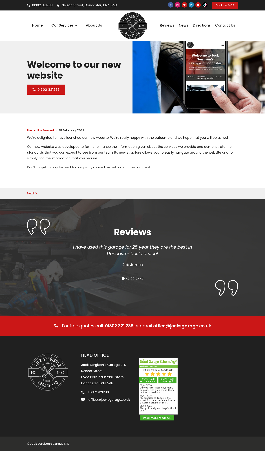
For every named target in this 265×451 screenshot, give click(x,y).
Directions (202, 25)
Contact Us (225, 25)
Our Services (62, 25)
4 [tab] (137, 278)
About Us (94, 25)
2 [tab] (127, 278)
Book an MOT (225, 5)
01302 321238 (42, 5)
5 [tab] (141, 278)
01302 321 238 (119, 326)
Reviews (167, 25)
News (184, 25)
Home (37, 25)
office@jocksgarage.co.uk (182, 326)
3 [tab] (132, 278)
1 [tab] (123, 278)
